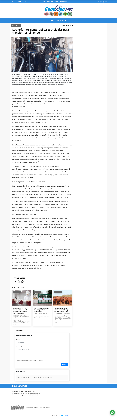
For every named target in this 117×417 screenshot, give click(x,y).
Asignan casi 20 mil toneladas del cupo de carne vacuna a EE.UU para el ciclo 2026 (20, 310)
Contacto (61, 20)
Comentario (19, 346)
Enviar (64, 364)
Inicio (53, 20)
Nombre (18, 339)
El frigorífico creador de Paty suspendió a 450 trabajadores (41, 309)
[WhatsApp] (101, 1)
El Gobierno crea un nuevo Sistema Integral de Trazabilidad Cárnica (61, 309)
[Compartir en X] (19, 281)
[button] (98, 1)
